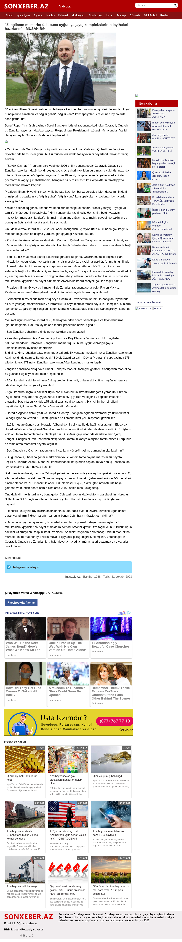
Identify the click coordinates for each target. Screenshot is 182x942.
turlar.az (158, 308)
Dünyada (135, 15)
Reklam (164, 15)
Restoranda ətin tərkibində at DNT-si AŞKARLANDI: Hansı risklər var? (164, 250)
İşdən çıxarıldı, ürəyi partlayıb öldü (163, 211)
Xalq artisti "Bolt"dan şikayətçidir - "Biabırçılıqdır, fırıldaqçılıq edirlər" (163, 188)
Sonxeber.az (13, 558)
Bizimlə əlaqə (12, 929)
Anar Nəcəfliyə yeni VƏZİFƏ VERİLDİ (163, 149)
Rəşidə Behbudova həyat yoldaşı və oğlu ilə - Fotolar (164, 163)
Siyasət (38, 15)
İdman (109, 15)
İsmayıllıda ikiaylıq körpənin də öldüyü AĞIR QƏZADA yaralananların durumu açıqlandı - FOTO (155, 275)
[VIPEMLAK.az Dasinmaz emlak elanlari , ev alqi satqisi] (144, 308)
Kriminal (63, 15)
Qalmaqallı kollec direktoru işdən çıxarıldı (162, 175)
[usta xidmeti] (70, 721)
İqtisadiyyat (23, 15)
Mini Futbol (150, 15)
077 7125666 (54, 593)
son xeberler (77, 920)
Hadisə (50, 15)
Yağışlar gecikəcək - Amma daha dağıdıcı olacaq (164, 287)
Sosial (9, 15)
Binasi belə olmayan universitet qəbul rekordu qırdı (163, 126)
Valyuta (65, 6)
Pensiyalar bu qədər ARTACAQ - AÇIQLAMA (163, 113)
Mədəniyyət (78, 15)
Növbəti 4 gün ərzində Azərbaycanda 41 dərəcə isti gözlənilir (163, 225)
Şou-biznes (95, 15)
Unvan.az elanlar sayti (148, 302)
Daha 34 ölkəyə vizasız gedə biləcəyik (164, 261)
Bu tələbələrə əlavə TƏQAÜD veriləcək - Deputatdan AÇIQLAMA (163, 200)
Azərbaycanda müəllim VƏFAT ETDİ (164, 137)
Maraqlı (121, 15)
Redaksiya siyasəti (32, 929)
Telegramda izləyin (26, 567)
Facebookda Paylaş (21, 602)
